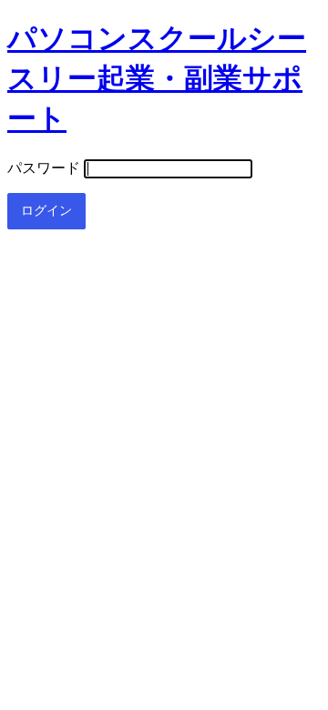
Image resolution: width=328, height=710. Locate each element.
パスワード (43, 168)
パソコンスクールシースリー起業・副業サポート (156, 78)
